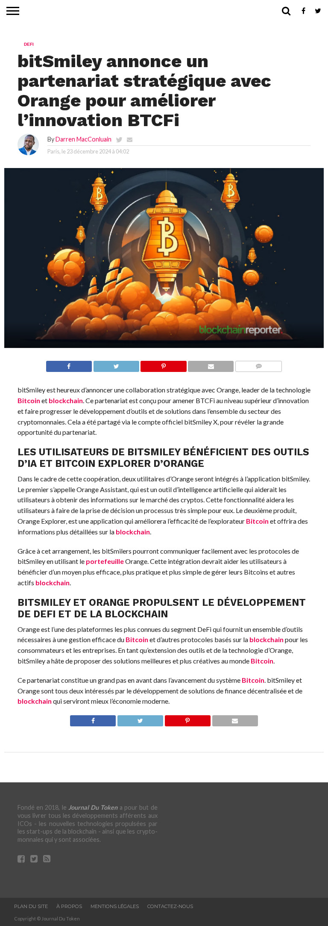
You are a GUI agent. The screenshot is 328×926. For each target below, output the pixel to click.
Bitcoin (29, 400)
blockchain (66, 400)
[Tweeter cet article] (116, 364)
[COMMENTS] (258, 364)
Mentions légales (115, 906)
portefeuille (105, 561)
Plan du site (31, 906)
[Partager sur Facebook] (69, 364)
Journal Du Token (93, 807)
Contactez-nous (170, 906)
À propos (69, 906)
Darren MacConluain (83, 139)
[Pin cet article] (164, 364)
